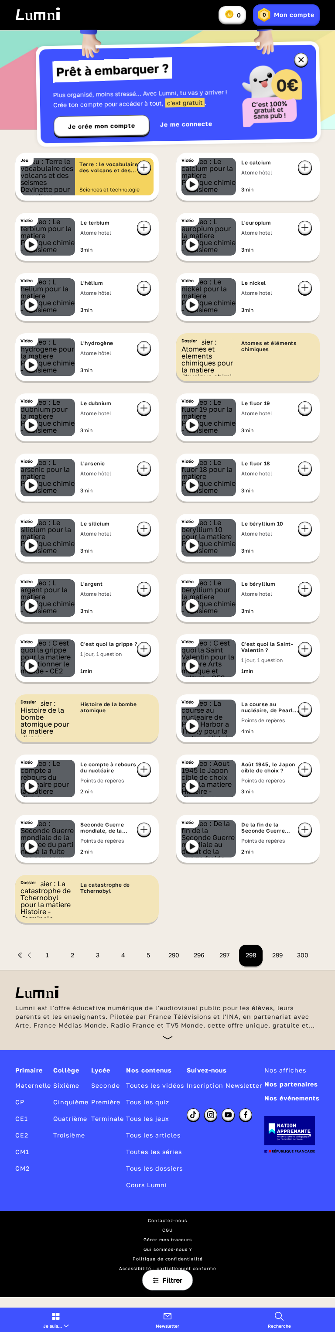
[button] (56, 1320)
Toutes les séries (154, 1151)
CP (19, 1102)
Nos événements (292, 1098)
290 (173, 955)
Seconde (105, 1085)
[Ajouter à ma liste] (305, 167)
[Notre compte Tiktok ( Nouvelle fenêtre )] (193, 1114)
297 (224, 955)
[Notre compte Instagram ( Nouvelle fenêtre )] (210, 1114)
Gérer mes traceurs (168, 1239)
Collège (66, 1070)
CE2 (21, 1135)
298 (251, 955)
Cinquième (71, 1102)
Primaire (29, 1070)
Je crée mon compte (101, 126)
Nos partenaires (291, 1084)
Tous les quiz (147, 1102)
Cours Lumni (146, 1185)
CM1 (22, 1151)
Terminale (107, 1118)
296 (199, 955)
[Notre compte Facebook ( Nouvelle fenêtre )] (245, 1114)
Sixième (66, 1085)
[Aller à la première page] (20, 955)
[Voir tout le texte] (167, 1037)
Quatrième (70, 1118)
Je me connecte (186, 124)
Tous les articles (153, 1135)
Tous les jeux (147, 1118)
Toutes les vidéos (155, 1085)
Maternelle (33, 1085)
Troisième (69, 1135)
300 (302, 955)
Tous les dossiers (154, 1168)
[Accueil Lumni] (37, 13)
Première (105, 1102)
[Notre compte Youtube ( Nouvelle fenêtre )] (228, 1114)
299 (277, 955)
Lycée (100, 1070)
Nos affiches (285, 1070)
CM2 (22, 1168)
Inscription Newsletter (224, 1085)
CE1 (21, 1118)
